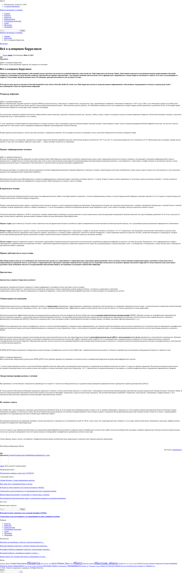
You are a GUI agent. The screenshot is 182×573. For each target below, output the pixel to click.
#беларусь (33, 563)
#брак (71, 563)
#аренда (8, 563)
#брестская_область (106, 563)
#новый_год (85, 566)
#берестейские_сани (46, 563)
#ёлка (153, 566)
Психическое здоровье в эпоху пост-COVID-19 (17, 473)
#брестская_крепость (88, 563)
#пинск (102, 566)
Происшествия (9, 19)
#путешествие (110, 566)
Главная (7, 13)
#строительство (131, 566)
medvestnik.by (177, 450)
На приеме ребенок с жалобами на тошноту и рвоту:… (19, 553)
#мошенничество (62, 566)
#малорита (40, 566)
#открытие (92, 566)
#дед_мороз (129, 563)
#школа (149, 566)
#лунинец (34, 566)
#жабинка (152, 563)
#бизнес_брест (63, 563)
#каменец (173, 563)
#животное (159, 563)
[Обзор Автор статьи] (4, 464)
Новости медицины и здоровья (11, 10)
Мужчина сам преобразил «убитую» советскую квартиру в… (22, 542)
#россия (123, 566)
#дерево (135, 563)
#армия (13, 563)
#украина (140, 566)
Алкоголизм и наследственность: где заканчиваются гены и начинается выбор (30, 516)
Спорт (6, 23)
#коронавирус (19, 566)
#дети (139, 563)
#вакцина (120, 563)
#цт (145, 566)
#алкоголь (2, 563)
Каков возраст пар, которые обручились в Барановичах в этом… (23, 556)
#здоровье (166, 563)
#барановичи (22, 563)
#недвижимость (74, 566)
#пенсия (98, 566)
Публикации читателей (12, 21)
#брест (78, 563)
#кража (29, 566)
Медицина (8, 25)
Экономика (8, 27)
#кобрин (10, 566)
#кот (26, 566)
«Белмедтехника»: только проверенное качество (17, 480)
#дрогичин (145, 563)
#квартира (3, 566)
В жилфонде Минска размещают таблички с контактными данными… (25, 549)
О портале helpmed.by (12, 6)
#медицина (47, 566)
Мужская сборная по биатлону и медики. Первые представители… (24, 546)
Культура (7, 15)
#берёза (54, 563)
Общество (7, 17)
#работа (118, 566)
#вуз (124, 563)
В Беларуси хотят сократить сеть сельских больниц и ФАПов (23, 513)
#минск (55, 566)
